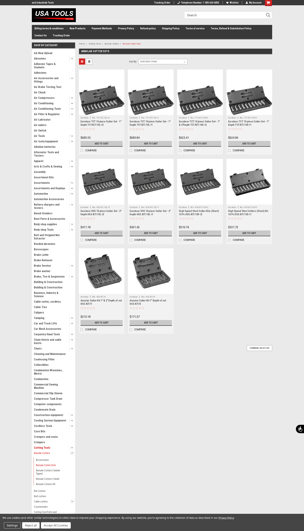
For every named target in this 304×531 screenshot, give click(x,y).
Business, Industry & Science (46, 294)
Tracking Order (162, 2)
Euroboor (85, 118)
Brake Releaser (43, 260)
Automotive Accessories (49, 199)
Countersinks (41, 506)
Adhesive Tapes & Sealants (45, 65)
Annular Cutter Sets (46, 465)
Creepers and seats (46, 436)
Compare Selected (259, 348)
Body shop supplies (45, 224)
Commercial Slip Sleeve (48, 393)
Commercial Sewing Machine (46, 386)
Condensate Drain (44, 409)
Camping (39, 318)
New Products (78, 28)
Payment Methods (102, 28)
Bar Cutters (40, 491)
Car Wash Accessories (47, 329)
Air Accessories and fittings (46, 80)
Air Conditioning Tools (47, 108)
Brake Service (42, 265)
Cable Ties (40, 307)
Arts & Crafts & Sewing (48, 166)
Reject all (31, 525)
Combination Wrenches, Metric (48, 372)
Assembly (40, 172)
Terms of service (195, 28)
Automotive (41, 193)
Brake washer (42, 271)
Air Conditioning (43, 103)
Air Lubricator (42, 119)
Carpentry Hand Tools (47, 334)
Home (82, 44)
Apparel (38, 161)
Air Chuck (40, 92)
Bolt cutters (40, 496)
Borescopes (41, 249)
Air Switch (40, 130)
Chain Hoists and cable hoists (47, 341)
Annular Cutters (42, 453)
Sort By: (133, 61)
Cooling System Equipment (50, 420)
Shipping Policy (170, 28)
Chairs (38, 348)
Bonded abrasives (44, 244)
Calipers (39, 312)
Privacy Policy (126, 28)
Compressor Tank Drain (48, 398)
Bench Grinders (43, 213)
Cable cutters (41, 501)
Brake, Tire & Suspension (49, 276)
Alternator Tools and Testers (46, 154)
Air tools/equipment (46, 141)
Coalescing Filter (44, 359)
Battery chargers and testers (46, 206)
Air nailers (40, 125)
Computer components (48, 404)
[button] (269, 15)
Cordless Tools (43, 426)
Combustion (41, 379)
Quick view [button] (101, 112)
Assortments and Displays (49, 188)
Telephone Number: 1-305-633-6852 (200, 2)
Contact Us (40, 35)
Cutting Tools (42, 447)
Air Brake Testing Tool (47, 87)
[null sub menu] (71, 59)
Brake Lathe (41, 254)
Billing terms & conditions (49, 28)
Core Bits (39, 431)
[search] (228, 15)
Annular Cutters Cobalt (47, 478)
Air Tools (39, 136)
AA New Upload (43, 53)
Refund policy (148, 28)
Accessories (42, 459)
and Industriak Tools (43, 2)
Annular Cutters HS (45, 484)
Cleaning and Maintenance (50, 354)
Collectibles (41, 365)
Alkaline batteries (45, 147)
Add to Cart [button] (102, 143)
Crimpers (39, 442)
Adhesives (40, 72)
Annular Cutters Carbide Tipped (48, 472)
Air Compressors (44, 98)
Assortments (42, 182)
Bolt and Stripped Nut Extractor (47, 236)
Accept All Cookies (56, 525)
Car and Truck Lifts (45, 323)
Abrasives (40, 58)
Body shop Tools (44, 229)
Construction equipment (48, 415)
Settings (12, 525)
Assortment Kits (44, 177)
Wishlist (234, 2)
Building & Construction (48, 282)
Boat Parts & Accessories (49, 218)
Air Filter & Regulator (47, 114)
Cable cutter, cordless (47, 301)
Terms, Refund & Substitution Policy (231, 28)
